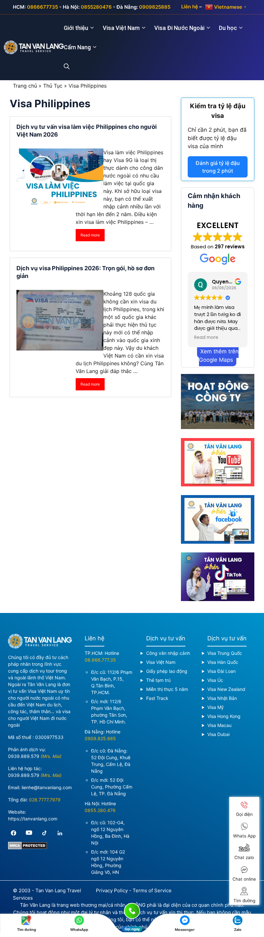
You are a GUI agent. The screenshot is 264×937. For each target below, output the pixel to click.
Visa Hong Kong (223, 716)
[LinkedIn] (59, 832)
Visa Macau (219, 725)
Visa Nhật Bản (222, 698)
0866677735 (42, 7)
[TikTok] (44, 832)
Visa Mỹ (215, 707)
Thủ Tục (52, 85)
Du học (228, 27)
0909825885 (154, 7)
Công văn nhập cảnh (168, 653)
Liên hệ (189, 7)
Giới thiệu (76, 27)
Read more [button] (206, 337)
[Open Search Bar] (70, 66)
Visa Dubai (218, 734)
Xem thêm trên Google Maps (219, 355)
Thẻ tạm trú (158, 680)
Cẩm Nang (77, 47)
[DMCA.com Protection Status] (27, 847)
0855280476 (96, 7)
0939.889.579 (23, 756)
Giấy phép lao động (166, 671)
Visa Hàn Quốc (222, 662)
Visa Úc (215, 680)
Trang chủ (25, 85)
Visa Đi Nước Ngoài (179, 27)
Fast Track (157, 698)
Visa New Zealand (226, 689)
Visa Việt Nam (121, 27)
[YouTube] (29, 832)
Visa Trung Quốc (224, 653)
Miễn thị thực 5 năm (167, 689)
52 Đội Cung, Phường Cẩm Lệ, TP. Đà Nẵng (111, 786)
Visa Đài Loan (221, 671)
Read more (90, 235)
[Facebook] (13, 832)
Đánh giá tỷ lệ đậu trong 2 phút (218, 167)
